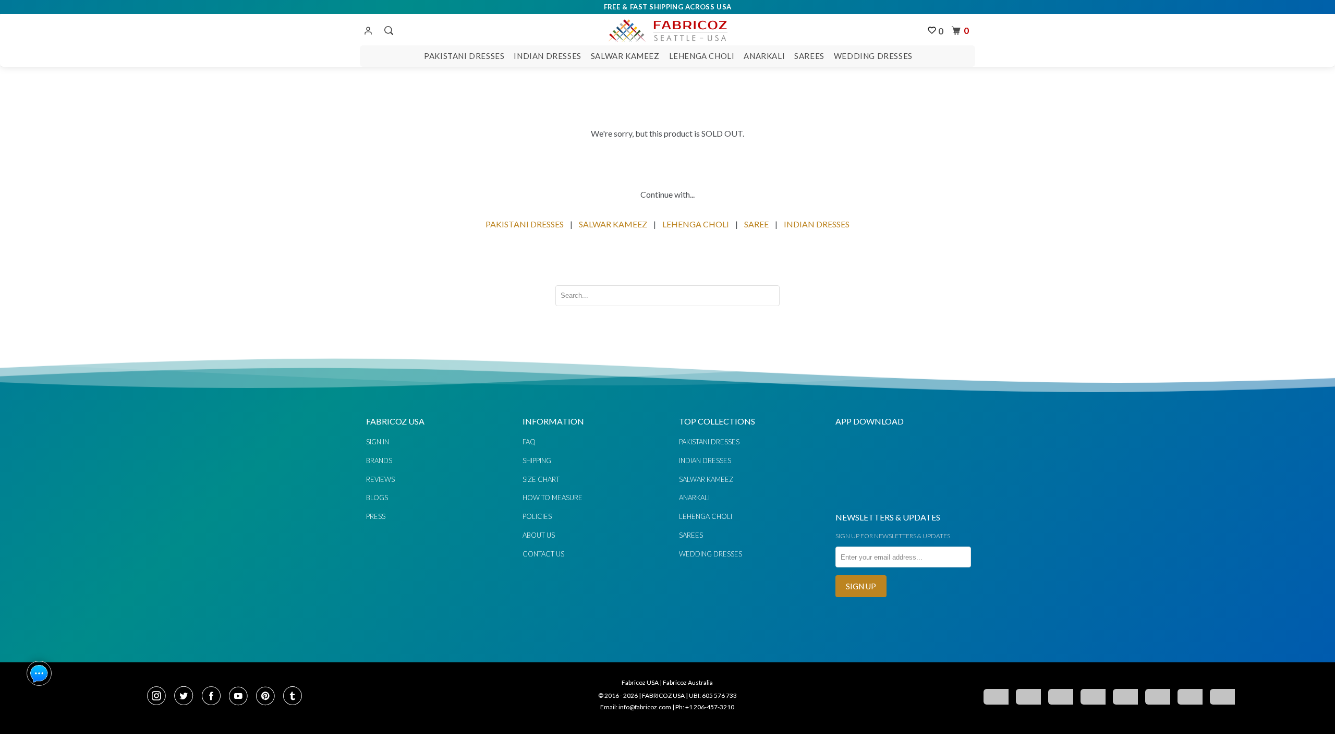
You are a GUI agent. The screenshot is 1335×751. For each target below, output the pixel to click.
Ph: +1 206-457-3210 (704, 707)
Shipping (537, 460)
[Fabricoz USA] (667, 29)
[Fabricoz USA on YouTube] (241, 696)
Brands (379, 460)
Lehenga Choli (702, 55)
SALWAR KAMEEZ (613, 224)
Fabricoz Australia (688, 682)
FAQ (529, 442)
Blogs (377, 497)
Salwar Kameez (625, 55)
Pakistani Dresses (464, 55)
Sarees (809, 55)
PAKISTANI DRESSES (525, 224)
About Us (539, 535)
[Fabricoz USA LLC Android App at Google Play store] (866, 497)
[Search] (387, 31)
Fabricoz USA (640, 682)
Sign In (377, 442)
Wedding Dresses (873, 55)
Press (375, 516)
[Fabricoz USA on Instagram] (159, 696)
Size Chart (541, 479)
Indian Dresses (547, 55)
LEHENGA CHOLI (695, 224)
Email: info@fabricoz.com (635, 707)
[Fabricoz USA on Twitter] (186, 696)
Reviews (380, 479)
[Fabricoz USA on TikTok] (294, 696)
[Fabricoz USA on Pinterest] (268, 696)
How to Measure (552, 497)
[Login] (368, 31)
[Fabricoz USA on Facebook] (214, 696)
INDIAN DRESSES (816, 224)
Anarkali (764, 55)
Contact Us (543, 554)
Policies (537, 516)
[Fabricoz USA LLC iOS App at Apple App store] (928, 497)
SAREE (756, 224)
